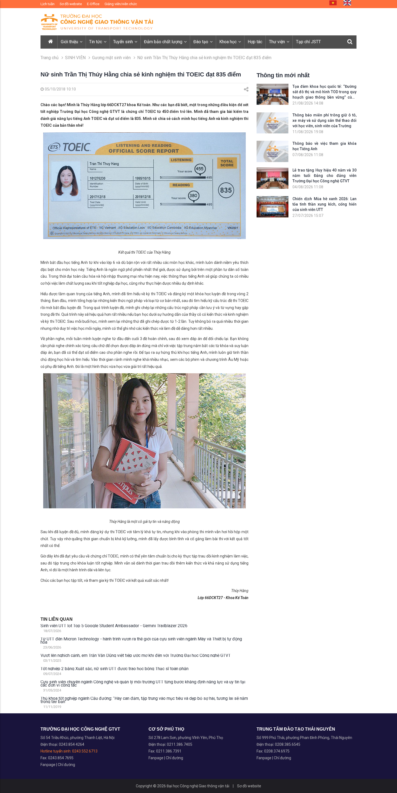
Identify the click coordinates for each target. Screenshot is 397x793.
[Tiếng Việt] (333, 2)
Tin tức (96, 41)
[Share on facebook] (246, 89)
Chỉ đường (66, 764)
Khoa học (228, 41)
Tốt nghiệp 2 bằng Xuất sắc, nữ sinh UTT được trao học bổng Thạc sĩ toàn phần (115, 668)
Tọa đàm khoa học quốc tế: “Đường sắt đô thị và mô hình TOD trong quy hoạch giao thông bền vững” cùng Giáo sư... (324, 92)
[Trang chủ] (51, 42)
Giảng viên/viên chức (121, 4)
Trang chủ (50, 57)
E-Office (93, 4)
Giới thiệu (70, 41)
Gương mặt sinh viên (111, 57)
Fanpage (48, 764)
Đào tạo (201, 41)
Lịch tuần (48, 4)
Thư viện (277, 41)
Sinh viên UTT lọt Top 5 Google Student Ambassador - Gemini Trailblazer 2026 (114, 625)
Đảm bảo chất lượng (163, 41)
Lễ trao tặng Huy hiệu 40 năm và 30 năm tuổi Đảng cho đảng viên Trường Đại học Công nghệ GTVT (324, 175)
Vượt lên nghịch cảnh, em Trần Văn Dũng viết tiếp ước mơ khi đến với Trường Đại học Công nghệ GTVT (136, 655)
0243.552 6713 (84, 751)
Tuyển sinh (123, 41)
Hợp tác (255, 41)
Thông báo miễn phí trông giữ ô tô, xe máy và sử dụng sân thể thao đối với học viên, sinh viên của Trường (324, 120)
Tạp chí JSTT (308, 41)
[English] (347, 2)
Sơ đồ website (71, 4)
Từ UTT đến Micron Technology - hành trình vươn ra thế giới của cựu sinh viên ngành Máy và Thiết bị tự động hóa (141, 640)
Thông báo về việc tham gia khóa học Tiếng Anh (324, 146)
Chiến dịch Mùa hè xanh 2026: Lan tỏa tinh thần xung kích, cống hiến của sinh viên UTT (324, 204)
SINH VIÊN (75, 57)
